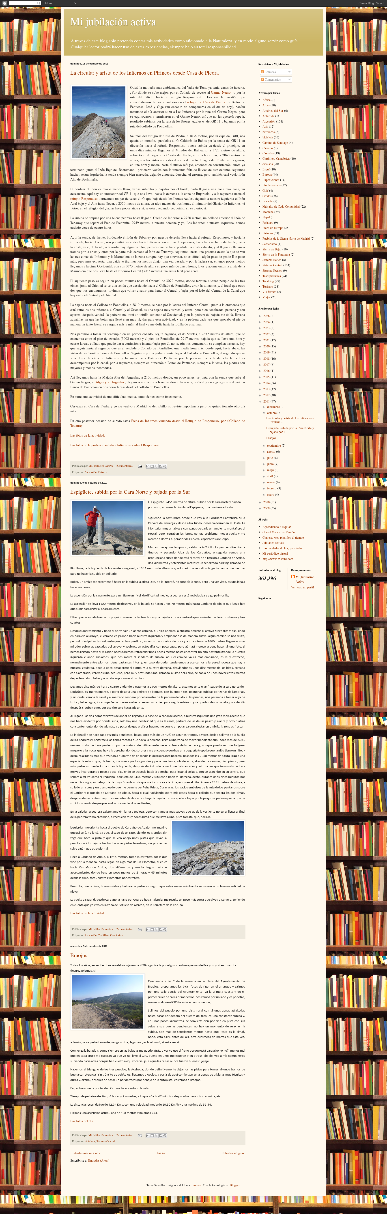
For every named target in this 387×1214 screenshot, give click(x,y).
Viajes (266, 297)
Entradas (270, 72)
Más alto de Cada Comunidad (281, 206)
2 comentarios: (125, 466)
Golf (265, 190)
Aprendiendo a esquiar (276, 527)
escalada (267, 164)
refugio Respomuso (84, 198)
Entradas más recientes (85, 1153)
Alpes (266, 105)
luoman (196, 1185)
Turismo (267, 286)
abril (270, 476)
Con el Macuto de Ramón (278, 532)
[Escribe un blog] (152, 466)
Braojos (78, 955)
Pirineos (102, 472)
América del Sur (272, 110)
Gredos (266, 196)
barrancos (268, 132)
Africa (266, 100)
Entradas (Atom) (99, 1160)
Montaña (267, 212)
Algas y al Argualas (110, 382)
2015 (267, 377)
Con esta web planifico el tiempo (283, 537)
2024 (267, 322)
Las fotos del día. (82, 1121)
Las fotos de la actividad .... (90, 913)
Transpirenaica (271, 276)
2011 (267, 401)
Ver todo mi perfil (302, 587)
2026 (267, 316)
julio (270, 458)
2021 (267, 340)
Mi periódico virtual (275, 553)
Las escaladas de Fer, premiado (282, 548)
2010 (267, 502)
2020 (267, 346)
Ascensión (91, 472)
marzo (271, 482)
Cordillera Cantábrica (110, 935)
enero (271, 494)
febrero (272, 488)
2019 (267, 352)
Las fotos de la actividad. (88, 435)
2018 (267, 358)
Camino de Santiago (275, 142)
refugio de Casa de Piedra (205, 102)
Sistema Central (105, 1141)
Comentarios (272, 79)
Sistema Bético (271, 260)
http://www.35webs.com (277, 559)
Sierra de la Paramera (276, 254)
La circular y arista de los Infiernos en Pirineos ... (290, 420)
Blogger (235, 1185)
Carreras (267, 148)
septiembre (274, 445)
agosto (271, 451)
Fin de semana (271, 185)
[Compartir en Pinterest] (165, 466)
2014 (267, 383)
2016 (267, 370)
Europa (267, 174)
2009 (267, 508)
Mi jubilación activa (113, 21)
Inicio (161, 1153)
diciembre (274, 407)
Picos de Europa (272, 228)
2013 (267, 389)
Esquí (266, 169)
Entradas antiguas (233, 1153)
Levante (267, 201)
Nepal (266, 217)
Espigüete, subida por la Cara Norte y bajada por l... (290, 430)
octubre (272, 413)
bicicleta (90, 1141)
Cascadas (268, 153)
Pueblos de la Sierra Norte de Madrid (286, 238)
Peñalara (267, 222)
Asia (265, 126)
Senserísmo (269, 244)
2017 (267, 364)
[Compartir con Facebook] (160, 466)
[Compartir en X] (156, 466)
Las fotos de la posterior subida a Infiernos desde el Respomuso (114, 445)
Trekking (268, 281)
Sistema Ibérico (272, 270)
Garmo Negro (221, 92)
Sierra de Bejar (272, 249)
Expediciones (270, 180)
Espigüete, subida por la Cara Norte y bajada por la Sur (130, 491)
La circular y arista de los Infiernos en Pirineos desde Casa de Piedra (144, 72)
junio (271, 464)
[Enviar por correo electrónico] (148, 466)
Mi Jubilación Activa (305, 579)
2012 (267, 395)
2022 (267, 334)
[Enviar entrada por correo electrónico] (140, 466)
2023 (267, 328)
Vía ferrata (269, 292)
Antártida (268, 116)
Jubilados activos (273, 542)
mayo (271, 470)
